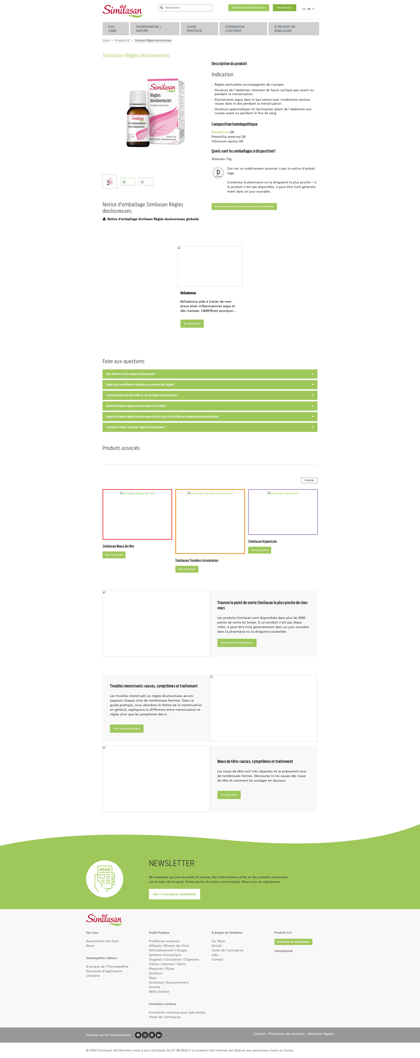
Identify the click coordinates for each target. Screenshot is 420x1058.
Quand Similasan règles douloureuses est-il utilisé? (136, 405)
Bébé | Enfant (159, 992)
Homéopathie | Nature (148, 29)
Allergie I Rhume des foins (169, 946)
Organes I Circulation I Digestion (174, 959)
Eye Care (112, 29)
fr (308, 9)
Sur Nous (218, 941)
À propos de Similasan (284, 29)
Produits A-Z (284, 7)
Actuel (216, 946)
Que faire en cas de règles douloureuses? (130, 373)
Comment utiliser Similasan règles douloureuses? (135, 427)
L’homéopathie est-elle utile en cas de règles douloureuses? (142, 395)
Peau (152, 978)
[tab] (210, 374)
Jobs (215, 955)
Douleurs (156, 973)
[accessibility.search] (161, 7)
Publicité (309, 480)
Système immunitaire (165, 955)
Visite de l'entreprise (165, 1017)
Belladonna (220, 132)
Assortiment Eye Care (102, 941)
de (304, 9)
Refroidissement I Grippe (168, 950)
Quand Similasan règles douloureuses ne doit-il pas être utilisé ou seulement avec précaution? (162, 416)
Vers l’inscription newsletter (174, 894)
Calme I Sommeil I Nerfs (167, 964)
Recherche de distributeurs (249, 7)
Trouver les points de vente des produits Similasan (244, 206)
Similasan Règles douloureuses (153, 40)
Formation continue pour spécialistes (177, 1012)
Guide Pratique (194, 29)
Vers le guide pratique (126, 728)
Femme (154, 987)
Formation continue (234, 29)
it (313, 9)
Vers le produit (114, 554)
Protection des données (286, 1034)
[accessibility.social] (138, 1035)
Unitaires (93, 976)
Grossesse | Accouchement (169, 982)
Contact (217, 959)
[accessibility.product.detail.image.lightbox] (155, 114)
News (90, 946)
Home (106, 40)
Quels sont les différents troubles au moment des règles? (140, 384)
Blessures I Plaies (161, 969)
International (283, 951)
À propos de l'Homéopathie (107, 966)
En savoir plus (192, 323)
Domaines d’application (104, 971)
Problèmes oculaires (164, 941)
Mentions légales (321, 1034)
